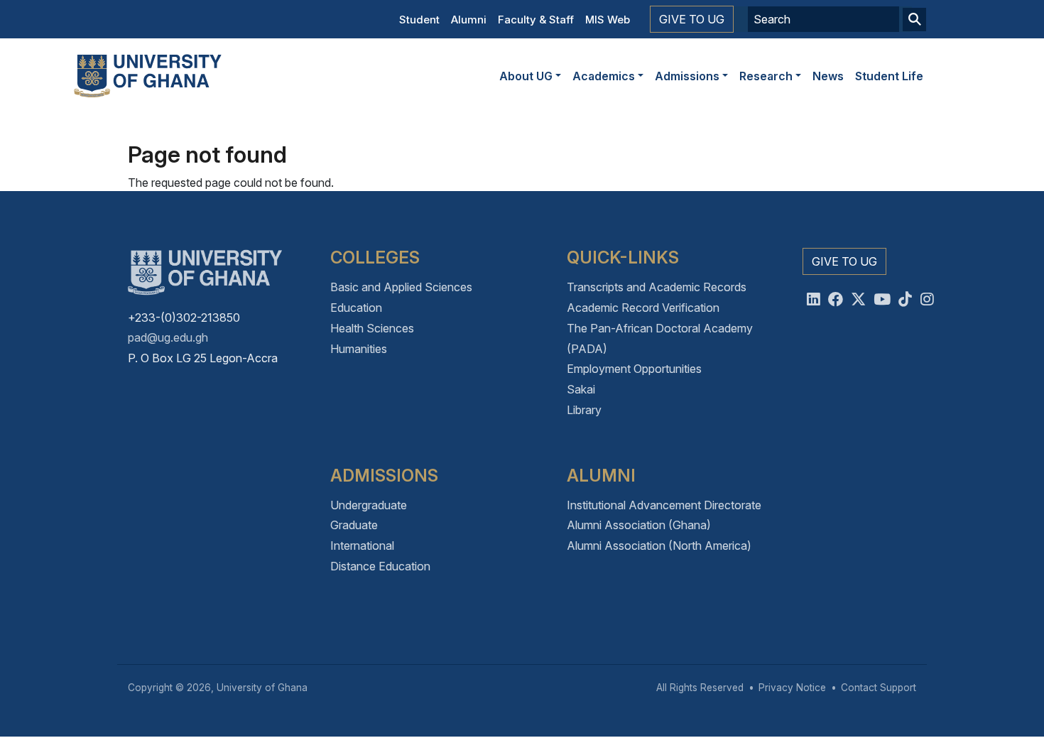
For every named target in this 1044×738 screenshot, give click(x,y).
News (828, 76)
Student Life (889, 76)
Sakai (581, 389)
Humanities (358, 349)
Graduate (354, 525)
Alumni (468, 19)
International (362, 545)
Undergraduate (368, 505)
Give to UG (691, 19)
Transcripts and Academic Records (656, 287)
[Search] (914, 19)
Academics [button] (603, 76)
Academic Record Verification (643, 307)
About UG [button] (526, 76)
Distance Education (380, 566)
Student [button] (419, 19)
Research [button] (766, 76)
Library (584, 410)
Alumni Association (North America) (659, 545)
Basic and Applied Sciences (401, 287)
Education (356, 307)
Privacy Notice (792, 687)
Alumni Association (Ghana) (639, 525)
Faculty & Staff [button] (536, 19)
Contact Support (878, 687)
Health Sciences (372, 328)
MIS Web (607, 19)
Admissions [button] (687, 76)
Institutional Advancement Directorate (664, 505)
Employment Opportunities (634, 369)
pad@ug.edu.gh (168, 337)
